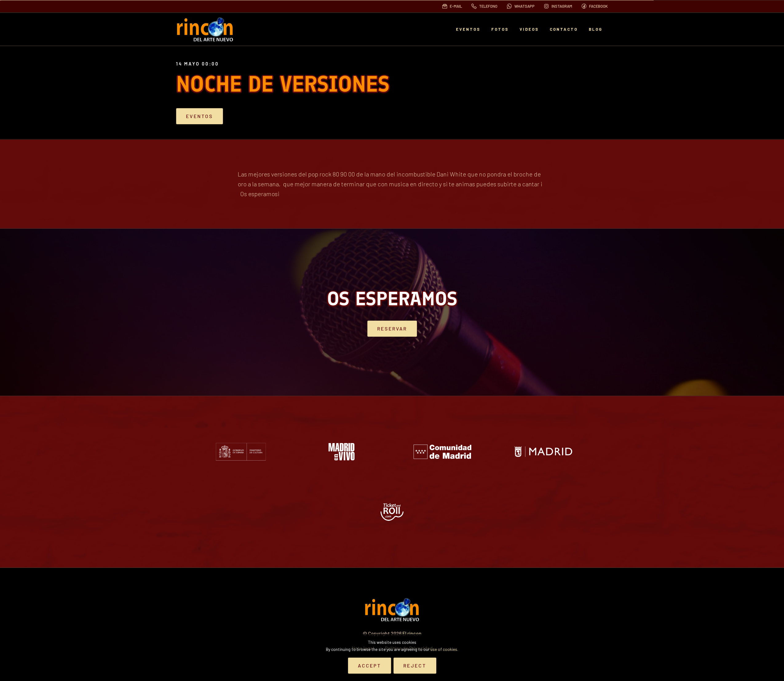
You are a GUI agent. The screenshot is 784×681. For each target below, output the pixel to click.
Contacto (564, 29)
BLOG (595, 29)
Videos (529, 29)
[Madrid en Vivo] (341, 451)
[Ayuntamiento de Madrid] (543, 451)
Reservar (392, 328)
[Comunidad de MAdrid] (442, 451)
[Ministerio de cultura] (241, 451)
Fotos (500, 29)
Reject (414, 665)
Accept (369, 665)
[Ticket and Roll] (392, 512)
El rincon (412, 633)
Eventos (199, 116)
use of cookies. (444, 649)
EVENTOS (468, 29)
